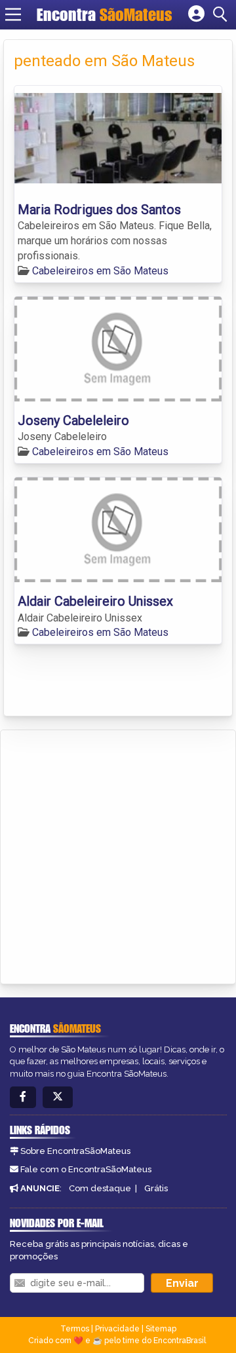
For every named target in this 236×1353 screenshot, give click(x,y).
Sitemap (161, 1328)
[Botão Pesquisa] (222, 14)
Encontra (104, 14)
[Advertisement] (118, 855)
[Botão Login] (196, 14)
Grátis (156, 1188)
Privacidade (117, 1328)
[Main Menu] (13, 14)
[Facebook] (23, 1097)
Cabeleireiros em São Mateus (100, 271)
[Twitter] (58, 1097)
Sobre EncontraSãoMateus (75, 1151)
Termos (74, 1328)
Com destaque (100, 1188)
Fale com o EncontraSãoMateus (85, 1169)
